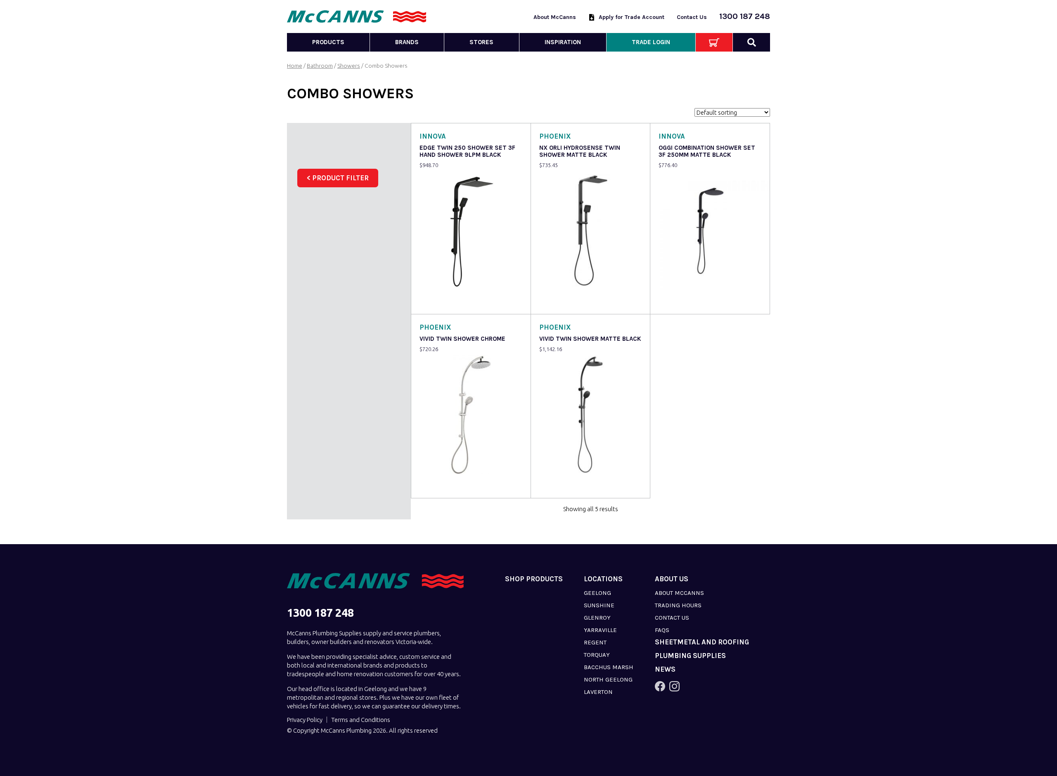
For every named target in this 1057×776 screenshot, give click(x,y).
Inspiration (563, 42)
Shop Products (534, 579)
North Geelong (608, 679)
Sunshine (599, 605)
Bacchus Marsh (608, 667)
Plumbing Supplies (690, 655)
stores (481, 42)
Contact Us (692, 17)
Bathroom (320, 65)
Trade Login (651, 42)
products (328, 42)
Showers (348, 65)
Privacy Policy (304, 719)
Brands (407, 42)
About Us (671, 579)
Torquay (597, 654)
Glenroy (597, 617)
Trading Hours (678, 605)
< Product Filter (338, 178)
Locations (603, 579)
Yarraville (600, 630)
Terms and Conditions (360, 719)
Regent (595, 642)
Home (294, 65)
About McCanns (554, 17)
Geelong (597, 593)
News (665, 669)
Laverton (598, 692)
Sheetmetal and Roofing (702, 642)
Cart (714, 42)
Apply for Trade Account (631, 17)
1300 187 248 (744, 16)
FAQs (662, 630)
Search (751, 42)
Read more (436, 302)
